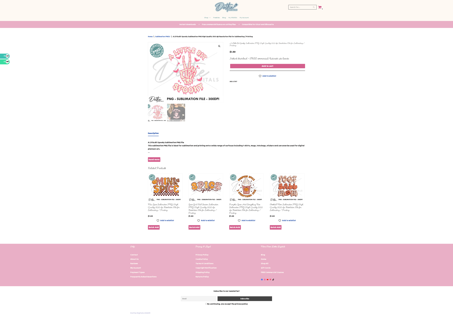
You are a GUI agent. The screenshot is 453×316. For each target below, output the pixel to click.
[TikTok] (273, 280)
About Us (134, 259)
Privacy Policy (202, 255)
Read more (154, 159)
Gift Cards (266, 268)
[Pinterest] (270, 280)
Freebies (216, 18)
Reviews (134, 263)
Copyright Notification (206, 268)
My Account (244, 18)
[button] (219, 46)
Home (150, 36)
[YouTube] (267, 280)
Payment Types (137, 272)
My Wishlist (232, 18)
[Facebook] (262, 280)
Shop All (264, 263)
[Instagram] (265, 280)
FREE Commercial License (272, 272)
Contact (134, 255)
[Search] (314, 7)
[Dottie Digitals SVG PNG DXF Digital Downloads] (226, 7)
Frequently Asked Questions (143, 276)
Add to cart (267, 66)
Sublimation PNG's (162, 36)
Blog (224, 18)
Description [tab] (153, 133)
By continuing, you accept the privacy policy (227, 304)
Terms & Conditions (204, 263)
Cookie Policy (202, 259)
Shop (206, 18)
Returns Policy (202, 276)
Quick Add (154, 227)
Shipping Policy (203, 272)
